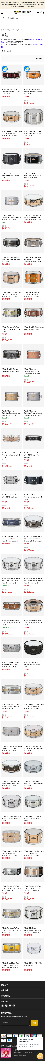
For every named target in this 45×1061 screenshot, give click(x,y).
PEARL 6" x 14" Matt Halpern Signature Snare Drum (32, 664)
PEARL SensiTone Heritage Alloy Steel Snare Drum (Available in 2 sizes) (11, 581)
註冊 (34, 1023)
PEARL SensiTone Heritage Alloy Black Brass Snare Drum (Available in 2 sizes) (33, 539)
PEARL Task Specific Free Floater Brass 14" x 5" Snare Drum (11, 329)
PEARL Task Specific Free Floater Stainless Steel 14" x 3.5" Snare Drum (11, 888)
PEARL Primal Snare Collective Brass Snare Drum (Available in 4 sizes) (11, 413)
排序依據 (39, 58)
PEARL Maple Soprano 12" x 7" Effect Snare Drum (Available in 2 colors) (33, 294)
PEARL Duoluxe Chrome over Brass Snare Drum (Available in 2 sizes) (10, 664)
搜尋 (2, 1046)
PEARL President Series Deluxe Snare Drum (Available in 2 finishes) (10, 539)
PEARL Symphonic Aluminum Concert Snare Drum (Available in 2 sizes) (12, 748)
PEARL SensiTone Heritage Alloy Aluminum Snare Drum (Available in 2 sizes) (33, 581)
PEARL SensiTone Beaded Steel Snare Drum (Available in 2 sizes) (33, 783)
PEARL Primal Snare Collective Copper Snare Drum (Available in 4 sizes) (33, 371)
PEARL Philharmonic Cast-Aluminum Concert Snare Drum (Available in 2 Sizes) (33, 259)
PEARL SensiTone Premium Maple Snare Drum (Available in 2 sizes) (33, 748)
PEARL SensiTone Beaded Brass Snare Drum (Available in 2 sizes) (11, 259)
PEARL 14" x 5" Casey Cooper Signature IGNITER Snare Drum (11, 92)
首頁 (2, 30)
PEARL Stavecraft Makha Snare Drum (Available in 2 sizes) (11, 623)
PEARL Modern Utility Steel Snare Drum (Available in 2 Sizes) (33, 818)
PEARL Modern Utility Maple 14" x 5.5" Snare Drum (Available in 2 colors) (34, 706)
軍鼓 (8, 30)
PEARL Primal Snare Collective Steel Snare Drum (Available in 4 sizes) (11, 217)
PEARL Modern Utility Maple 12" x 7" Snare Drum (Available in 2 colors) (34, 853)
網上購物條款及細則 (12, 1046)
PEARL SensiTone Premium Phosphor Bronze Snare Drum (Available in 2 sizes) (33, 217)
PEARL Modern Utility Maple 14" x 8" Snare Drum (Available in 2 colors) (12, 853)
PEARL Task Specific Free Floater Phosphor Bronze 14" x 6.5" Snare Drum (32, 888)
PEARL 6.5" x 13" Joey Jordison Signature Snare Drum (10, 175)
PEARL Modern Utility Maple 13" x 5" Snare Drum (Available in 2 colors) (12, 133)
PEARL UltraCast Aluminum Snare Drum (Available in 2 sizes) (33, 497)
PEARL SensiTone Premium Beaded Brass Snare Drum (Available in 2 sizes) (11, 783)
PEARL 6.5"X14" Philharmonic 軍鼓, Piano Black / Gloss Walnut (32, 175)
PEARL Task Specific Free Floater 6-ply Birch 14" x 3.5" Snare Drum (10, 706)
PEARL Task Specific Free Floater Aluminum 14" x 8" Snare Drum (33, 133)
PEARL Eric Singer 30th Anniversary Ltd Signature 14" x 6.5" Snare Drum (32, 930)
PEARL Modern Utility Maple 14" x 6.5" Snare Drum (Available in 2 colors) (12, 294)
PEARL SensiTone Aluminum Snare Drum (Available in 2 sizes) (11, 818)
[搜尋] (3, 18)
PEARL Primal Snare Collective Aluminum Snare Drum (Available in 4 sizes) (33, 413)
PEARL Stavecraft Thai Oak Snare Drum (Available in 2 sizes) (33, 623)
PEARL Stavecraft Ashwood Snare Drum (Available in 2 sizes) (11, 455)
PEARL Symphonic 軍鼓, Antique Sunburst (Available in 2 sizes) (33, 92)
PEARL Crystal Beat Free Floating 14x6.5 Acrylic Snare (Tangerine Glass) (10, 965)
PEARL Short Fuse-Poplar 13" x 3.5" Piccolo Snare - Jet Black (33, 455)
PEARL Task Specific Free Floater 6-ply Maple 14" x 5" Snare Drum (11, 930)
